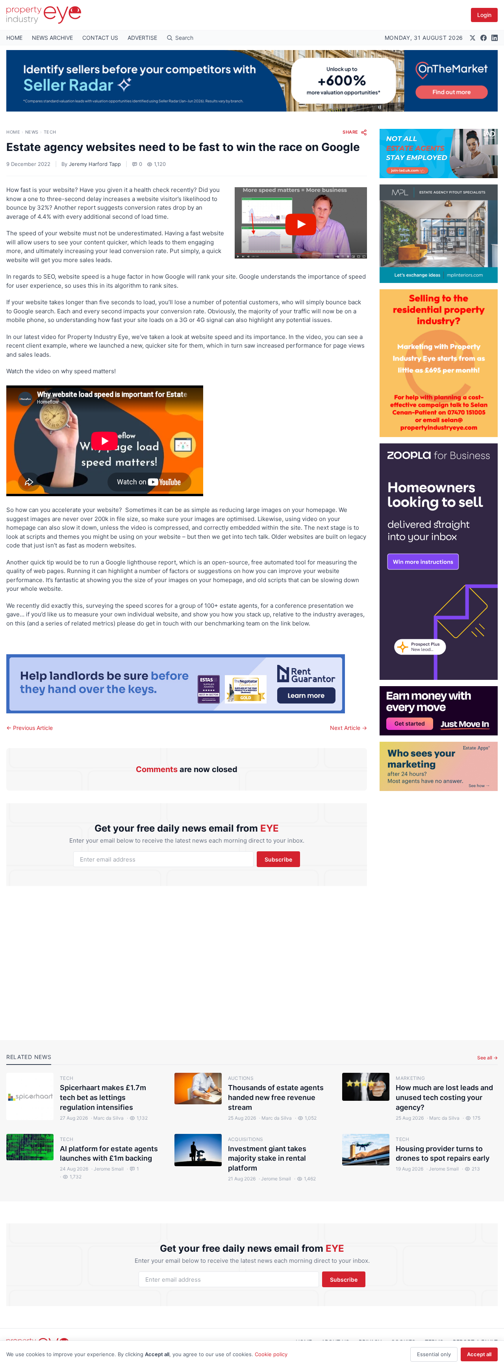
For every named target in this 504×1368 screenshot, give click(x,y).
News (32, 132)
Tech (50, 132)
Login (484, 14)
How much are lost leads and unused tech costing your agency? (444, 1097)
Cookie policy (271, 1354)
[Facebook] (483, 38)
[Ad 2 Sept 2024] (439, 363)
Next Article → (348, 727)
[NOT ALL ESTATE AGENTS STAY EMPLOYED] (439, 153)
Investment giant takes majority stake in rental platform (267, 1159)
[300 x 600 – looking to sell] (439, 561)
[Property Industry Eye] (43, 15)
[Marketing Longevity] (439, 766)
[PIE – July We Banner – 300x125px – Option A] (439, 710)
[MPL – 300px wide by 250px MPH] (439, 233)
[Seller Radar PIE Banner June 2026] (252, 81)
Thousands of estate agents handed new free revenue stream (276, 1097)
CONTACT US (100, 37)
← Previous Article (29, 727)
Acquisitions (245, 1139)
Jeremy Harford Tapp (95, 164)
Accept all (479, 1354)
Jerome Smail (107, 1169)
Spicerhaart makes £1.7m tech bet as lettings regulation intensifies (103, 1097)
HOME (14, 37)
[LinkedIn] (494, 38)
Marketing (410, 1078)
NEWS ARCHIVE (52, 37)
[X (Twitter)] (472, 38)
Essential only (434, 1354)
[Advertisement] (439, 909)
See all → (487, 1058)
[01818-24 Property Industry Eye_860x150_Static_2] (186, 683)
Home (13, 132)
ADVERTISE (142, 37)
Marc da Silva (107, 1118)
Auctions (241, 1078)
